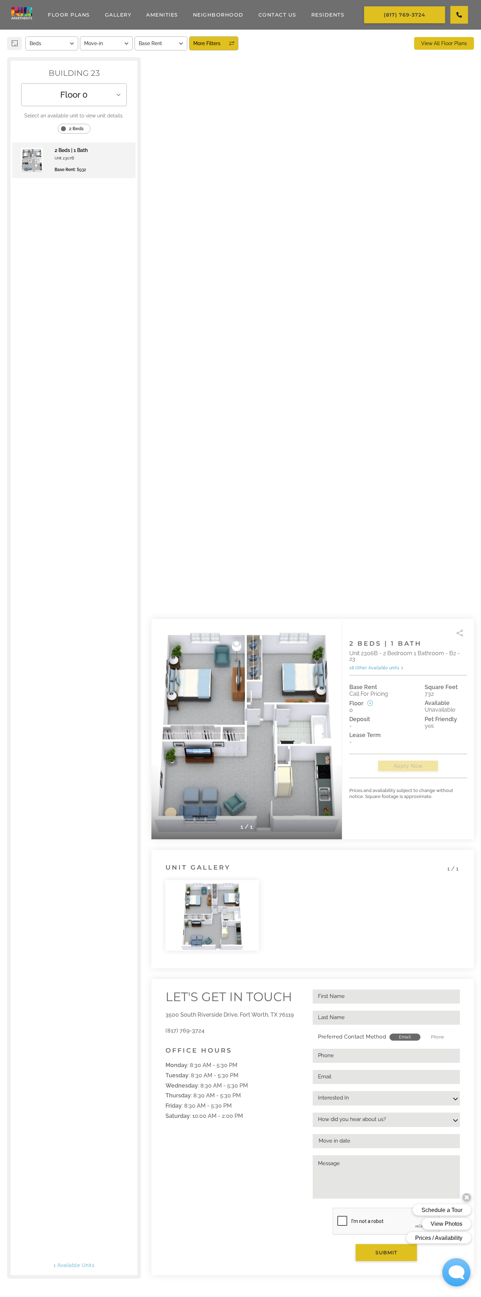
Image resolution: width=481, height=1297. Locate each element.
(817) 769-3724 (185, 1030)
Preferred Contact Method (352, 1037)
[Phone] (459, 15)
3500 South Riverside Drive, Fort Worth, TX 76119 (229, 1014)
